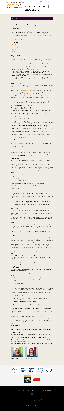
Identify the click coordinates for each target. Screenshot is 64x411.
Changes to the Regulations (18, 47)
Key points (14, 44)
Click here (13, 39)
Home (20, 2)
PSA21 (14, 85)
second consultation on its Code (25, 95)
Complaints (19, 399)
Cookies (15, 399)
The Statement (15, 51)
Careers (36, 2)
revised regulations (25, 35)
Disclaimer (27, 399)
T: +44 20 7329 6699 (34, 390)
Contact (45, 2)
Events (28, 2)
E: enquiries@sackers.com (45, 390)
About (24, 2)
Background (14, 46)
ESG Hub (40, 2)
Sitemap (12, 399)
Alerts (12, 2)
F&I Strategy (14, 49)
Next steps (14, 52)
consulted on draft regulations (25, 90)
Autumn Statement (48, 59)
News (32, 2)
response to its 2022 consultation (24, 36)
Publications (8, 2)
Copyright (23, 399)
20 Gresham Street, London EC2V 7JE (21, 390)
